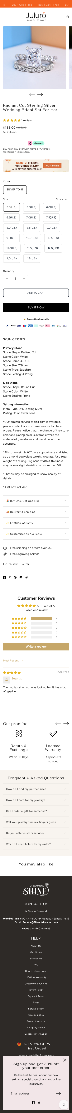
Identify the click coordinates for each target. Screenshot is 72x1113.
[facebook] (33, 1102)
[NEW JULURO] (36, 17)
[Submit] (58, 1093)
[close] (65, 1060)
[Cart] (67, 17)
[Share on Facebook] (4, 577)
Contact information (36, 1034)
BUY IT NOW (36, 307)
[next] (40, 94)
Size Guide (36, 958)
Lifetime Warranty (36, 977)
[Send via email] (21, 577)
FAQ (36, 965)
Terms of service (36, 1021)
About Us (36, 946)
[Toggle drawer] (4, 17)
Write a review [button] (36, 646)
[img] (12, 673)
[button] (12, 120)
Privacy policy (36, 1015)
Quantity (8, 271)
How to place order (36, 971)
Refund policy (36, 1009)
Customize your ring (36, 983)
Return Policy (36, 990)
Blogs (36, 1002)
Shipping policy (36, 1027)
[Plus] (24, 278)
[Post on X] (10, 577)
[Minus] (7, 278)
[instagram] (39, 1102)
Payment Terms (36, 996)
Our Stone (36, 952)
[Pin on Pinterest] (15, 577)
